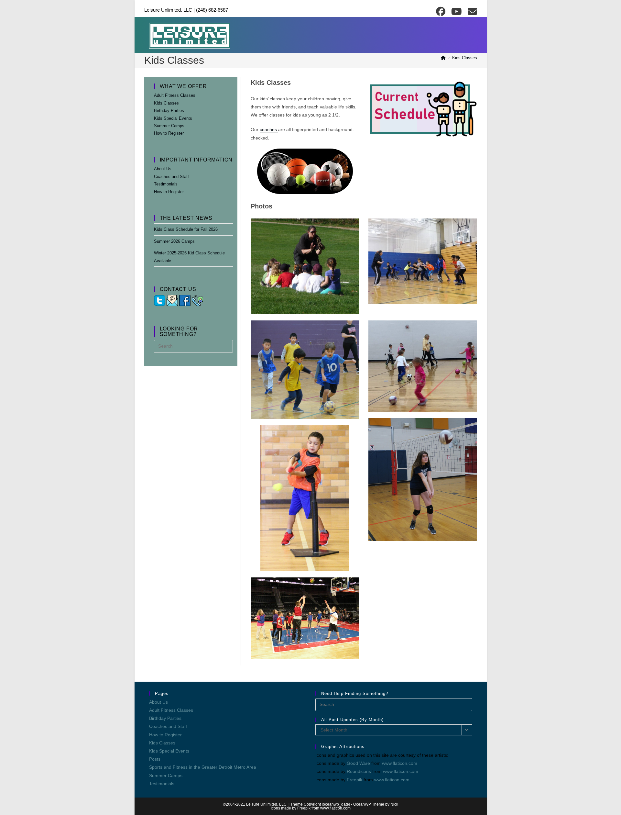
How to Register (169, 133)
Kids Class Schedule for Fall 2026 (186, 229)
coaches (269, 129)
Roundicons (359, 771)
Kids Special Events (173, 118)
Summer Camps (169, 125)
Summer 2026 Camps (174, 241)
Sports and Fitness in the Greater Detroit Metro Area (202, 767)
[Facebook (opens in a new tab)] (441, 11)
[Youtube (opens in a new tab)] (457, 11)
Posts (154, 759)
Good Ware (358, 763)
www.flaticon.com (399, 763)
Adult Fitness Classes (174, 95)
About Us (162, 168)
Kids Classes (464, 57)
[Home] (443, 57)
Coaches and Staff (171, 176)
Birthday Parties (169, 110)
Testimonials (166, 184)
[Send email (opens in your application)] (471, 11)
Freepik (354, 779)
